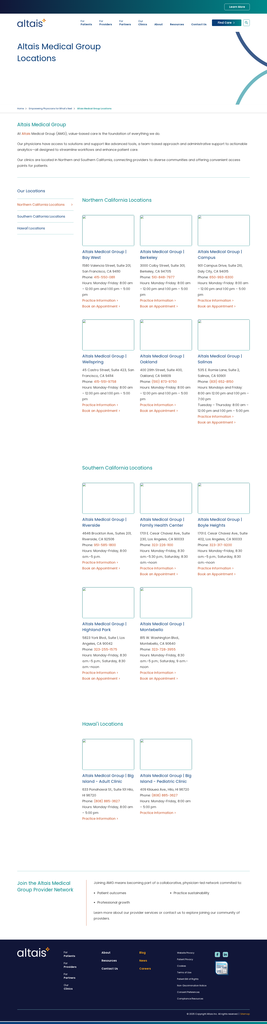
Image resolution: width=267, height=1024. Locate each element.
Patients (86, 22)
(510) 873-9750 (164, 381)
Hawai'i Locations (31, 228)
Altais (26, 133)
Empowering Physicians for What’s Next (50, 108)
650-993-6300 (221, 277)
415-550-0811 (104, 277)
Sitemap (245, 1014)
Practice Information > (100, 300)
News (143, 961)
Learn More (237, 7)
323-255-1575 (105, 649)
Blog (142, 953)
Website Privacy (185, 952)
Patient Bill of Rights (188, 979)
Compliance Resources (190, 998)
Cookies (181, 965)
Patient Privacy (185, 959)
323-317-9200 (220, 545)
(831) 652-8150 (221, 381)
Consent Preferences (188, 992)
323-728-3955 (164, 649)
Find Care (225, 23)
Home (20, 108)
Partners (125, 22)
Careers (145, 969)
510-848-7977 (163, 277)
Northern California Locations (41, 204)
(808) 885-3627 (107, 801)
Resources (177, 24)
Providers (105, 22)
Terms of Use (184, 972)
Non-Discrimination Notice (191, 985)
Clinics (142, 22)
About (158, 24)
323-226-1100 (162, 545)
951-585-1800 (105, 545)
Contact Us (199, 24)
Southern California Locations (41, 216)
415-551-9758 (105, 381)
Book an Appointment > (101, 306)
